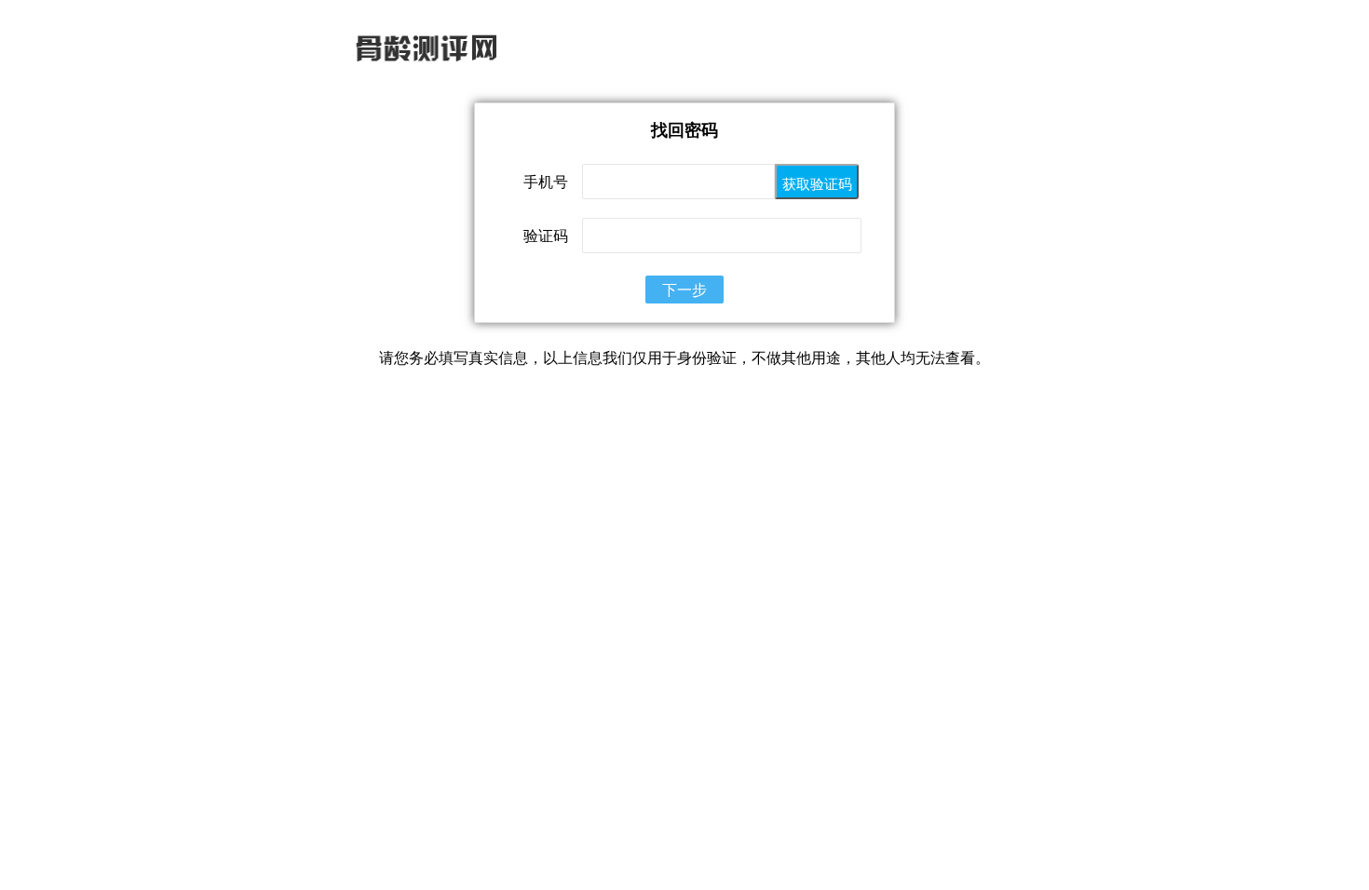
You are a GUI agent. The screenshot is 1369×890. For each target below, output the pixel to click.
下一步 (684, 289)
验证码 (545, 235)
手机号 (545, 181)
